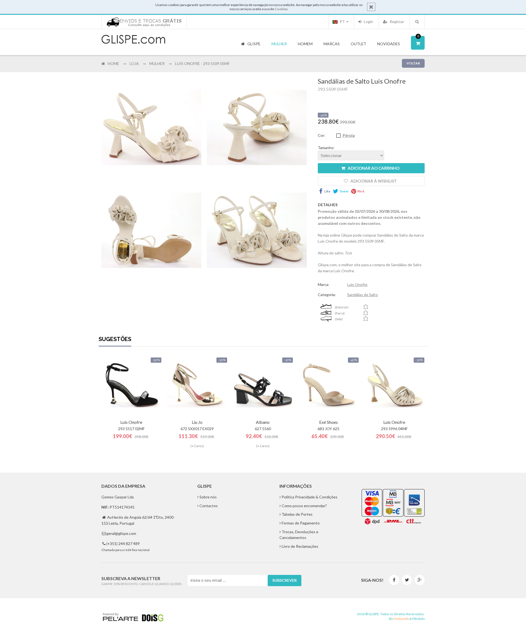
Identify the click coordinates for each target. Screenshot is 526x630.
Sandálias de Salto (362, 294)
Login (368, 21)
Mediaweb (401, 619)
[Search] (417, 22)
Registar (396, 21)
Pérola (348, 135)
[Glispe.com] (133, 39)
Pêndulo (418, 619)
